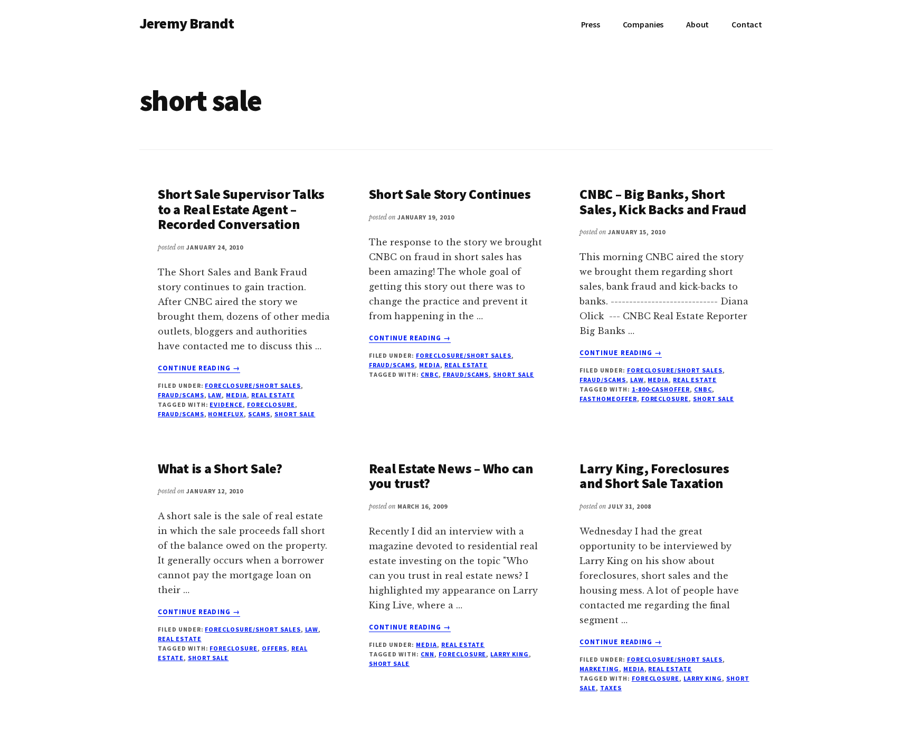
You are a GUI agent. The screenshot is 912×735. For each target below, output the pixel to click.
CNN (427, 654)
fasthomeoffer (608, 399)
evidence (226, 404)
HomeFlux (226, 414)
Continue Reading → (199, 368)
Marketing (599, 669)
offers (274, 648)
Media (236, 395)
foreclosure (271, 404)
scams (259, 414)
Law (215, 395)
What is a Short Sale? (220, 468)
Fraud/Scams (181, 395)
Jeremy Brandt (186, 23)
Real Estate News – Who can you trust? (451, 476)
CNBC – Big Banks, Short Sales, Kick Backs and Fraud (663, 201)
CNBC (430, 374)
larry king (509, 654)
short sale (295, 414)
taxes (611, 688)
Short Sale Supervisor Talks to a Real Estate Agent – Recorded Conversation (241, 209)
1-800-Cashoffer (661, 389)
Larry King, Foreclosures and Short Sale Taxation (654, 476)
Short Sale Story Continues (450, 194)
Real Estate (273, 395)
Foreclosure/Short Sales (252, 385)
